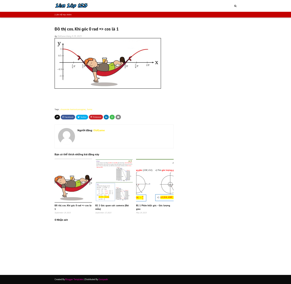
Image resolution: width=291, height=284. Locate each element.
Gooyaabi (103, 279)
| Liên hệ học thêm (63, 14)
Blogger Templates (74, 279)
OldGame (61, 36)
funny (89, 109)
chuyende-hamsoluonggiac (73, 109)
